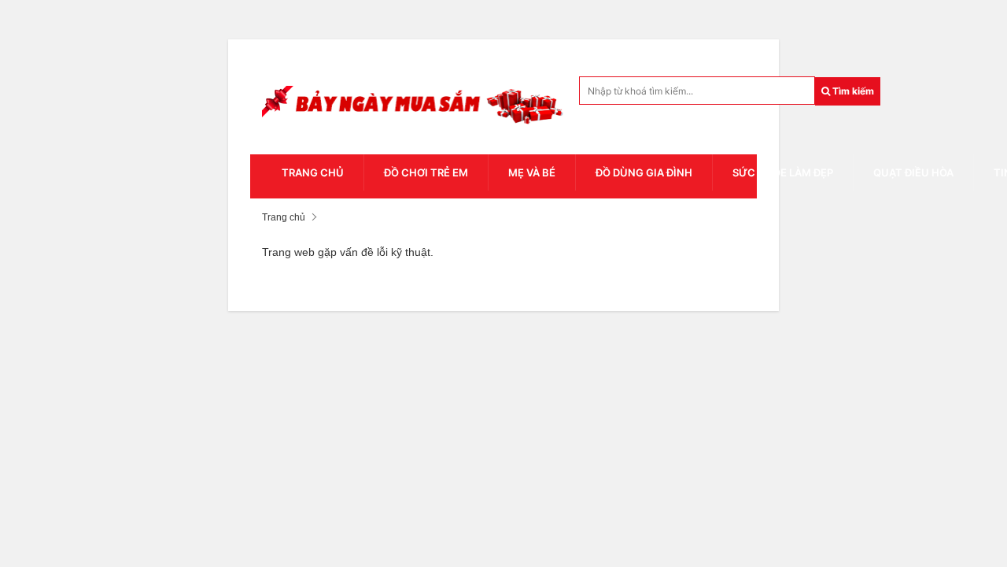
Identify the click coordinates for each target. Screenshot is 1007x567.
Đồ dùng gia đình (644, 172)
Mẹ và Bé (531, 172)
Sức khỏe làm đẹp (782, 172)
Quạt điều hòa (913, 172)
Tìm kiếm (852, 91)
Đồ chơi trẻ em (426, 172)
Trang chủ (313, 172)
